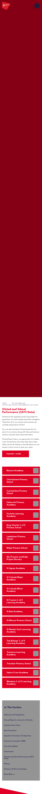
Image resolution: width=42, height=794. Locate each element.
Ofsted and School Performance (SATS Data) (20, 405)
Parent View (14, 454)
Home (4, 403)
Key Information (18, 403)
